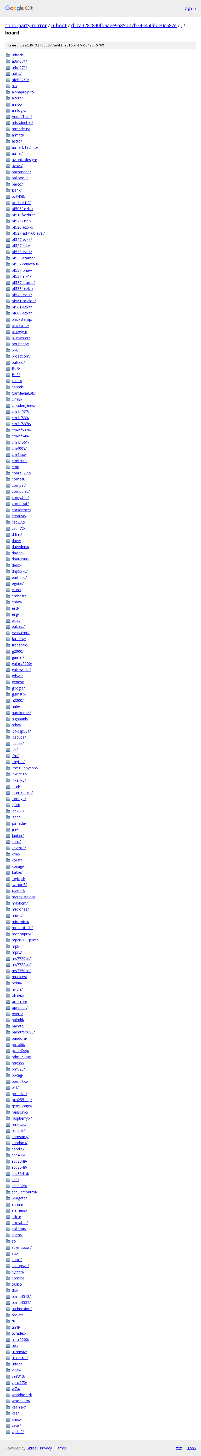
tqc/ (15, 1345)
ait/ (14, 85)
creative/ (19, 515)
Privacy (46, 1448)
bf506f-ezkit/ (22, 208)
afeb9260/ (20, 79)
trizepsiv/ (19, 1351)
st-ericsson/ (22, 1247)
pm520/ (18, 1069)
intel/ (16, 786)
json (191, 1448)
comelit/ (19, 479)
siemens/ (19, 1210)
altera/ (17, 98)
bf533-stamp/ (23, 257)
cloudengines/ (23, 405)
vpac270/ (19, 1382)
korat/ (17, 860)
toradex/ (19, 1333)
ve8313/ (18, 1376)
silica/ (16, 1216)
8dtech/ (18, 54)
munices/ (19, 976)
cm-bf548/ (20, 435)
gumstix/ (19, 694)
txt (179, 1448)
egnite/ (18, 583)
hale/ (16, 706)
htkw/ (16, 724)
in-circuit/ (19, 773)
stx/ (15, 1253)
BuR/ (16, 368)
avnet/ (17, 165)
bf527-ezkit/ (22, 239)
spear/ (17, 1234)
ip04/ (16, 804)
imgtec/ (18, 761)
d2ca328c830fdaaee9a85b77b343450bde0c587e (124, 25)
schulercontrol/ (24, 1192)
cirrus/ (17, 399)
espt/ (16, 620)
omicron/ (19, 1001)
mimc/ (17, 915)
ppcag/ (17, 1075)
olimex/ (18, 995)
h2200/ (18, 700)
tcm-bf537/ (21, 1302)
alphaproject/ (23, 92)
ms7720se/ (21, 958)
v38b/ (16, 1370)
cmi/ (15, 466)
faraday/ (19, 638)
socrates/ (20, 1222)
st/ (14, 1241)
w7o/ (16, 1388)
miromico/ (20, 921)
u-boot (59, 25)
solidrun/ (19, 1228)
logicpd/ (18, 878)
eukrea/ (18, 626)
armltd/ (18, 135)
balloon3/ (20, 177)
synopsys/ (20, 1265)
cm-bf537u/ (21, 429)
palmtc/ (18, 1026)
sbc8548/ (19, 1167)
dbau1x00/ (21, 558)
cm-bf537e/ (21, 423)
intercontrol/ (22, 792)
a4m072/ (19, 67)
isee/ (16, 817)
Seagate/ (19, 1198)
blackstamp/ (22, 319)
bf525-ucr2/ (21, 220)
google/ (18, 688)
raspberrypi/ (22, 1118)
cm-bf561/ (20, 442)
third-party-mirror (26, 25)
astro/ (17, 141)
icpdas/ (18, 743)
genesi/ (18, 681)
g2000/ (18, 651)
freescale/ (20, 645)
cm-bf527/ (20, 411)
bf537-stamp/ (23, 282)
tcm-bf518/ (21, 1296)
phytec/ (18, 1062)
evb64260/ (21, 632)
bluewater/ (21, 337)
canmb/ (18, 386)
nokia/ (17, 982)
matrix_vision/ (23, 896)
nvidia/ (17, 989)
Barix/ (17, 190)
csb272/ (18, 522)
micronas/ (20, 909)
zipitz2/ (18, 1431)
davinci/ (18, 552)
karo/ (16, 841)
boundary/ (20, 343)
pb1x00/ (18, 1044)
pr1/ (15, 1087)
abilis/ (16, 73)
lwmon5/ (19, 884)
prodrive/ (19, 1093)
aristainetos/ (22, 122)
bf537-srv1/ (21, 276)
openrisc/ (19, 1007)
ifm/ (15, 755)
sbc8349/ (19, 1161)
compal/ (19, 485)
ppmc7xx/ (20, 1081)
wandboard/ (22, 1394)
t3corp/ (18, 1277)
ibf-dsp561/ (21, 731)
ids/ (15, 749)
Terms (60, 1448)
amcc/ (17, 104)
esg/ (15, 614)
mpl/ (15, 946)
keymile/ (19, 847)
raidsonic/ (20, 1112)
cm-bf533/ (20, 417)
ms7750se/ (21, 970)
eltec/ (16, 589)
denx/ (16, 565)
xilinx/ (16, 1419)
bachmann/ (21, 171)
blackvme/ (20, 325)
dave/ (16, 540)
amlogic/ (19, 110)
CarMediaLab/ (24, 393)
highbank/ (20, 718)
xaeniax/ (19, 1407)
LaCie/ (17, 872)
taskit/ (17, 1284)
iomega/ (19, 798)
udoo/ (17, 1364)
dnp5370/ (20, 571)
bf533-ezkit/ (22, 251)
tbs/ (15, 1290)
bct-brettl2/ (21, 202)
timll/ (16, 1327)
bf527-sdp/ (21, 245)
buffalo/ (18, 362)
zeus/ (16, 1425)
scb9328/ (19, 1185)
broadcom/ (21, 356)
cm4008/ (19, 448)
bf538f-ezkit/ (22, 288)
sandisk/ (19, 1148)
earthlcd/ (19, 577)
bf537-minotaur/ (26, 264)
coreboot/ (20, 503)
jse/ (15, 829)
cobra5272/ (21, 473)
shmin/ (17, 1204)
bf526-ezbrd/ (23, 227)
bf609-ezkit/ (22, 313)
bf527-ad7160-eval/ (28, 233)
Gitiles (31, 1448)
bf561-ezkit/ (22, 307)
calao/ (17, 380)
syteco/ (18, 1271)
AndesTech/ (22, 116)
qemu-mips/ (22, 1105)
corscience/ (21, 509)
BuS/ (16, 374)
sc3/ (15, 1179)
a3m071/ (19, 61)
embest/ (19, 595)
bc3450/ (18, 196)
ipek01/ (18, 811)
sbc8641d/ (20, 1173)
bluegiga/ (19, 331)
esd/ (15, 608)
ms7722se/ (21, 964)
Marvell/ (18, 890)
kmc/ (16, 854)
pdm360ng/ (21, 1056)
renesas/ (19, 1124)
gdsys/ (17, 675)
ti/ (13, 1320)
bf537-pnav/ (22, 270)
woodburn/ (21, 1400)
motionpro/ (21, 933)
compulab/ (21, 491)
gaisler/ (18, 657)
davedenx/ (20, 546)
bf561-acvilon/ (24, 300)
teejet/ (17, 1314)
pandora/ (19, 1038)
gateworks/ (21, 669)
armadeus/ (21, 128)
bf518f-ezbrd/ (23, 214)
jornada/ (19, 823)
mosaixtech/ (22, 927)
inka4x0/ (19, 780)
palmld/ (18, 1019)
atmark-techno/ (25, 147)
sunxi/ (17, 1259)
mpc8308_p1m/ (25, 939)
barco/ (17, 184)
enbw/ (17, 601)
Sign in (190, 8)
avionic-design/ (24, 159)
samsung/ (20, 1136)
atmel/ (17, 153)
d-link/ (17, 534)
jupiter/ (18, 835)
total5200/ (20, 1339)
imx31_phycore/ (25, 767)
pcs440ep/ (20, 1050)
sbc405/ (18, 1154)
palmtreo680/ (23, 1032)
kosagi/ (18, 866)
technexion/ (22, 1308)
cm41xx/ (19, 454)
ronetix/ (18, 1130)
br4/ (15, 350)
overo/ (17, 1013)
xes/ (15, 1413)
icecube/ (19, 737)
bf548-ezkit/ (22, 294)
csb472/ (18, 528)
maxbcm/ (20, 903)
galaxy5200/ (22, 663)
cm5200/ (19, 460)
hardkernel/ (21, 712)
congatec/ (20, 497)
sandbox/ (19, 1142)
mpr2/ (17, 952)
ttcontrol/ (20, 1357)
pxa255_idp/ (22, 1099)
